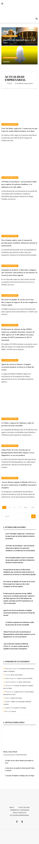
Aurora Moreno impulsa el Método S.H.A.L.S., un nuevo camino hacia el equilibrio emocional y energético (19, 485)
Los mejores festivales (19, 708)
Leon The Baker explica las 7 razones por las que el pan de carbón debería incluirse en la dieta (20, 536)
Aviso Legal (18, 837)
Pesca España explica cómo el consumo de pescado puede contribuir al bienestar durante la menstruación (19, 243)
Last (33, 507)
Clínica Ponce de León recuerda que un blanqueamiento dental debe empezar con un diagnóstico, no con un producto (17, 452)
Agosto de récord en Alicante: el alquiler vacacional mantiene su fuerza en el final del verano (17, 367)
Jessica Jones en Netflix (24, 678)
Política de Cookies (19, 839)
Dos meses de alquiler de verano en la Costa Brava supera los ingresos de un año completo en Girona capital (19, 302)
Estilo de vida (24, 807)
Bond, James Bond (17, 675)
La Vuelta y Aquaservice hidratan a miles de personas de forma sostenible (19, 623)
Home (9, 83)
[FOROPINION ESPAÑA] (19, 11)
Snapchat (6, 62)
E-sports (13, 711)
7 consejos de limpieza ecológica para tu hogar (19, 775)
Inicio (11, 807)
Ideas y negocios (19, 812)
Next (25, 507)
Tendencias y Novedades (19, 810)
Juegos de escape (16, 698)
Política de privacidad (28, 837)
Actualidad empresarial (10, 36)
